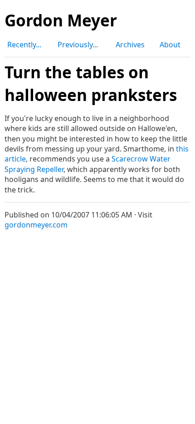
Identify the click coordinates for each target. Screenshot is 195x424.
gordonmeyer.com (36, 225)
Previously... (78, 45)
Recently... (24, 45)
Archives (130, 45)
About (170, 45)
